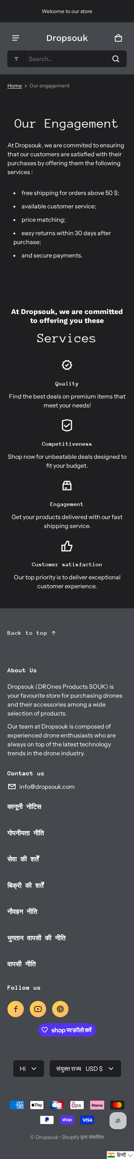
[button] (67, 59)
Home (14, 86)
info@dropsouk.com (47, 786)
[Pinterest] (60, 1009)
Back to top (27, 633)
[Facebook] (15, 1009)
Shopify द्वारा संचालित (83, 1137)
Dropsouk (47, 1137)
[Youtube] (38, 1009)
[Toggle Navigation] (15, 38)
